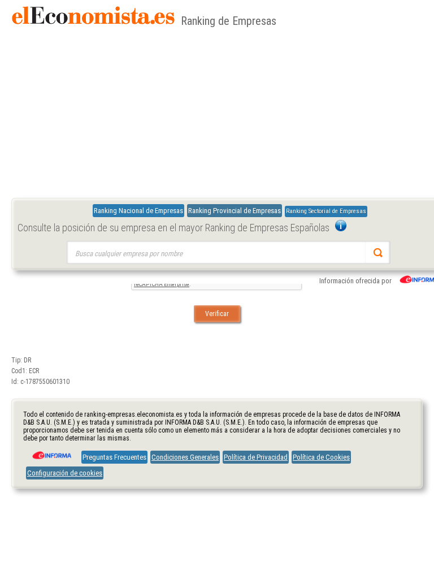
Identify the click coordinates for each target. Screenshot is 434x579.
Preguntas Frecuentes (114, 457)
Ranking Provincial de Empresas (234, 210)
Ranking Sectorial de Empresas (326, 211)
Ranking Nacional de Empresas (138, 210)
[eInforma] (51, 451)
